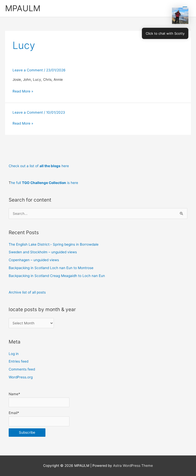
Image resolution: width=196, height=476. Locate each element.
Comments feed (22, 369)
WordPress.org (21, 377)
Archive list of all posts (27, 292)
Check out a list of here (39, 166)
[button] (180, 16)
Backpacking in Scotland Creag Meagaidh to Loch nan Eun (57, 276)
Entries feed (18, 361)
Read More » (23, 91)
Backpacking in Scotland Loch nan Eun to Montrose (51, 268)
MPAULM (22, 8)
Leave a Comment (28, 70)
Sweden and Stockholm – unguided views (43, 252)
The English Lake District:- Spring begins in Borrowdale (54, 244)
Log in (14, 354)
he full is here (44, 183)
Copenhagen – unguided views (34, 260)
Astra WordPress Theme (133, 466)
